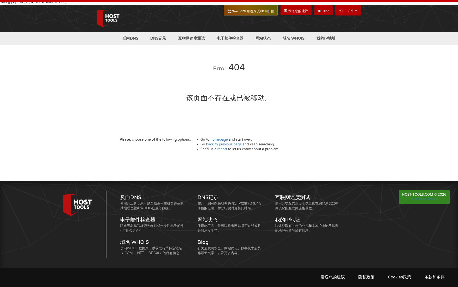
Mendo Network (424, 199)
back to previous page (224, 144)
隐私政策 (366, 277)
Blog (326, 11)
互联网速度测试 (191, 38)
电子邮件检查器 (230, 38)
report (222, 149)
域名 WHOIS (294, 38)
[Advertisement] (24, 125)
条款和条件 (434, 277)
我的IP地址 (326, 38)
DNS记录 (158, 38)
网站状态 (263, 38)
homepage (219, 140)
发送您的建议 (297, 11)
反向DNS (130, 38)
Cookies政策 (399, 277)
